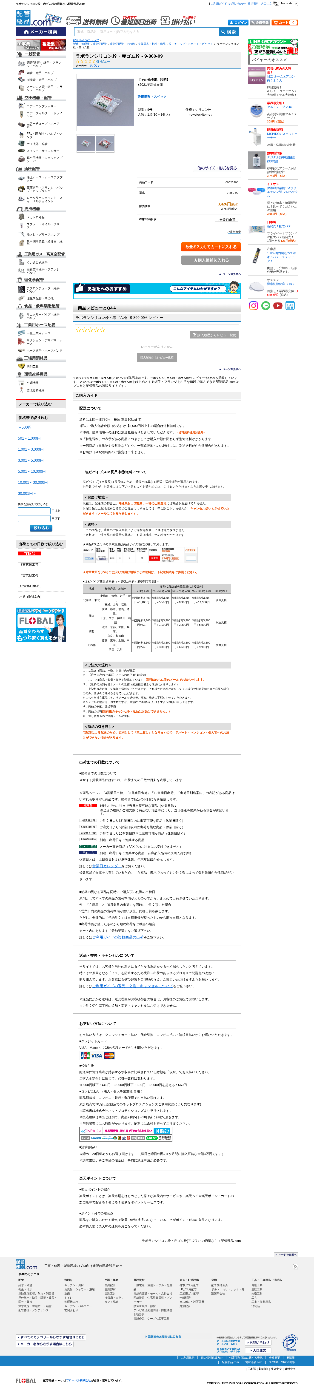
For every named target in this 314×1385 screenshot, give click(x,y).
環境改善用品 (36, 374)
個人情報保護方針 (212, 1357)
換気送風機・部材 (145, 1306)
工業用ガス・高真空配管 (44, 254)
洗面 (67, 1293)
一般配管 (32, 54)
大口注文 (266, 3)
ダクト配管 (111, 1301)
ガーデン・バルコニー (78, 1306)
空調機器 (33, 382)
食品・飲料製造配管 (42, 306)
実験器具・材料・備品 (152, 44)
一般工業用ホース (39, 333)
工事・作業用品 (261, 1301)
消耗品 (255, 1306)
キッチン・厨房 (74, 1285)
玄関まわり (71, 1310)
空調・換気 (111, 1280)
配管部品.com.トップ (86, 40)
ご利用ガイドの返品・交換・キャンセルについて (132, 986)
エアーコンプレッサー (42, 106)
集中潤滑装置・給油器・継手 (45, 243)
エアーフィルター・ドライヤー (45, 114)
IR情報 (290, 1357)
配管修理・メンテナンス (33, 1310)
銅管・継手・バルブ (40, 73)
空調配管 (110, 1285)
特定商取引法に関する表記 (246, 1357)
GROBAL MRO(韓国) (282, 1362)
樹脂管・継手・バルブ (42, 80)
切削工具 (33, 366)
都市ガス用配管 (189, 1285)
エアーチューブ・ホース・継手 (45, 125)
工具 (254, 1297)
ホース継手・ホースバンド (45, 350)
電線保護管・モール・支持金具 (153, 1293)
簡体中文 (276, 1369)
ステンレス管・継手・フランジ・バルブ (45, 88)
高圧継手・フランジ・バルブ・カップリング (45, 189)
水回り (68, 1280)
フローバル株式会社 (78, 1380)
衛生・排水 (25, 1289)
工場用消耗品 (36, 358)
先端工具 (257, 1293)
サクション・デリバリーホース (45, 341)
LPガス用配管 (188, 1289)
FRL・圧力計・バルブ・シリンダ (46, 135)
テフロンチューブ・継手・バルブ (45, 290)
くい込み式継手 (37, 262)
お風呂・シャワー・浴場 (79, 1289)
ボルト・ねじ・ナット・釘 (227, 1289)
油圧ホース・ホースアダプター (45, 179)
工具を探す (53, 45)
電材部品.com (253, 1362)
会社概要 (274, 1357)
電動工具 (257, 1285)
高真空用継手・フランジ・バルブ (45, 271)
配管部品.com (230, 1362)
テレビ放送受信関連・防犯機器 (153, 1310)
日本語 (252, 1369)
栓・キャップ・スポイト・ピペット (191, 44)
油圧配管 (32, 169)
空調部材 (110, 1289)
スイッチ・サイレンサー (43, 151)
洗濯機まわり (72, 1301)
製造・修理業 (81, 44)
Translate (286, 3)
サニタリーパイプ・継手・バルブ (45, 316)
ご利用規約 (187, 1357)
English (263, 1368)
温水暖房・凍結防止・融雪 (34, 1306)
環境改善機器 (36, 390)
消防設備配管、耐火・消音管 (36, 1293)
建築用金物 (218, 1293)
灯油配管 (185, 1306)
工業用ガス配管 (189, 1293)
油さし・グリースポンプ (43, 234)
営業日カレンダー (107, 866)
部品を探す (28, 45)
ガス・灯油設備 (189, 1280)
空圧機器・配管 (38, 98)
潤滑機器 (32, 209)
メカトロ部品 (36, 217)
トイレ (68, 1297)
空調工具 (110, 1293)
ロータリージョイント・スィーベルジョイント (45, 199)
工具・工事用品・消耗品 (266, 1280)
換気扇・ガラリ (114, 1297)
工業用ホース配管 (39, 325)
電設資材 (139, 1280)
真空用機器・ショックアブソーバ (45, 159)
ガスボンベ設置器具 (192, 1301)
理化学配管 (34, 280)
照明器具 (139, 1314)
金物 (214, 1280)
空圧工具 (257, 1289)
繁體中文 (290, 1369)
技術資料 (253, 3)
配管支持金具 (219, 1285)
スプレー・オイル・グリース (45, 225)
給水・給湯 (25, 1285)
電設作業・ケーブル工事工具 (151, 1318)
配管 (21, 1280)
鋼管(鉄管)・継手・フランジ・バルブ (44, 64)
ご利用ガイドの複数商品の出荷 (118, 937)
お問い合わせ (237, 3)
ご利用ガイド (219, 3)
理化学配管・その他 (40, 298)
